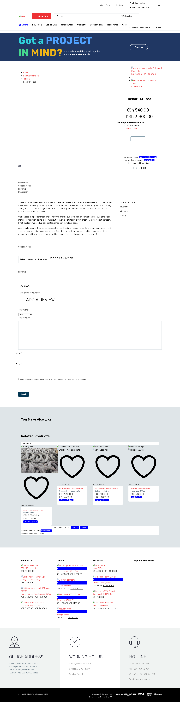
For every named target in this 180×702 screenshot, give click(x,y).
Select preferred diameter (131, 122)
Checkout (152, 157)
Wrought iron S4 (63, 615)
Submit (23, 394)
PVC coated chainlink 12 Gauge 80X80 (36, 594)
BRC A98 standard (28, 568)
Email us (139, 47)
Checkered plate (64, 488)
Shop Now (41, 16)
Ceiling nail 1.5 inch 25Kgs (31, 580)
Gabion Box (51, 25)
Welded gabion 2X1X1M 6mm (68, 571)
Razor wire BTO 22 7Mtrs (66, 600)
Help (101, 5)
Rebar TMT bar (98, 568)
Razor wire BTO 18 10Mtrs (102, 594)
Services (119, 5)
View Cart (143, 157)
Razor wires (112, 25)
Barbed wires (66, 25)
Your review (24, 318)
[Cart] (160, 16)
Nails (124, 25)
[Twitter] (134, 173)
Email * (19, 364)
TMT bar (26, 79)
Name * (19, 353)
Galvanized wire (100, 488)
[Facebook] (130, 173)
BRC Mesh (37, 25)
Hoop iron (146, 488)
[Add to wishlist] (138, 150)
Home (25, 73)
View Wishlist (149, 160)
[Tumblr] (141, 173)
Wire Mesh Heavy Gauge (102, 583)
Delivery (109, 5)
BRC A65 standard (64, 586)
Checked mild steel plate (69, 491)
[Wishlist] (155, 16)
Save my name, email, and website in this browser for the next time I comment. (54, 380)
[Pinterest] (138, 173)
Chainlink (81, 25)
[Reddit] (149, 173)
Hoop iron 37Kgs (138, 491)
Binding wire (27, 510)
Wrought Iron (96, 25)
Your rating (23, 310)
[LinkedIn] (145, 173)
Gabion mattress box (101, 605)
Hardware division (31, 76)
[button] (136, 16)
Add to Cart (138, 139)
